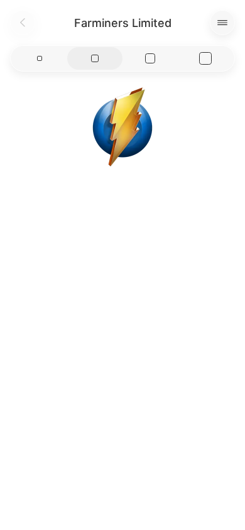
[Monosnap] (122, 127)
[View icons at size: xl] (205, 58)
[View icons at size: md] (94, 58)
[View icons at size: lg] (150, 58)
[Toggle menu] (222, 22)
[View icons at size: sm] (39, 58)
